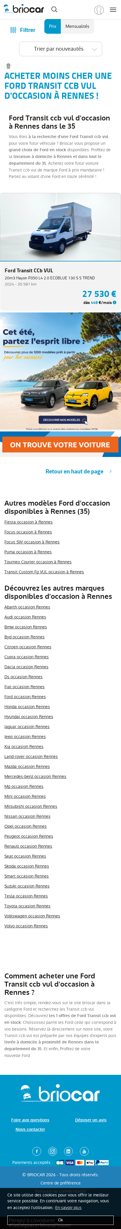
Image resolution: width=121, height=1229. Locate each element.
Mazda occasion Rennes (27, 766)
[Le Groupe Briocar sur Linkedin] (68, 1151)
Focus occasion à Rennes (28, 532)
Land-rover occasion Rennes (31, 756)
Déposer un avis (91, 1120)
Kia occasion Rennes (23, 746)
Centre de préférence (61, 1183)
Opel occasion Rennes (25, 826)
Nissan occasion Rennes (27, 816)
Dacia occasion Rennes (26, 667)
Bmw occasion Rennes (25, 627)
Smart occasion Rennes (26, 876)
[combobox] (60, 49)
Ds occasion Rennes (23, 677)
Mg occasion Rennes (23, 786)
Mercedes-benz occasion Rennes (35, 776)
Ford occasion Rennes (25, 697)
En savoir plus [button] (68, 1208)
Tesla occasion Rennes (26, 896)
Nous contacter (30, 1129)
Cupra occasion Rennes (26, 657)
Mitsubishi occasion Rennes (30, 806)
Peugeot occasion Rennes (28, 836)
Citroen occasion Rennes (27, 647)
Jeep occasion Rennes (25, 737)
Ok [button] (60, 1220)
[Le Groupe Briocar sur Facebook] (36, 1151)
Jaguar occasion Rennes (27, 727)
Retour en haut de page (74, 471)
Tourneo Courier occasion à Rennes (38, 562)
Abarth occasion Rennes (27, 607)
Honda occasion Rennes (27, 707)
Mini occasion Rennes (25, 796)
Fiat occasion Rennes (24, 687)
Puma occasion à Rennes (28, 552)
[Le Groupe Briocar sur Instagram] (52, 1151)
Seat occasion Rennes (25, 856)
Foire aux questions (30, 1120)
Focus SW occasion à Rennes (32, 542)
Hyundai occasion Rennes (28, 717)
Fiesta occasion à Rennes (28, 522)
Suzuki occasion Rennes (27, 886)
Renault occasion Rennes (28, 846)
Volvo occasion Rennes (26, 926)
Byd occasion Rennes (24, 637)
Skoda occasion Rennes (26, 866)
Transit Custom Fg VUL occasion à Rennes (44, 572)
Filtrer (27, 30)
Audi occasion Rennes (25, 617)
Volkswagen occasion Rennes (32, 916)
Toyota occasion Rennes (27, 906)
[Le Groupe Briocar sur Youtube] (84, 1151)
